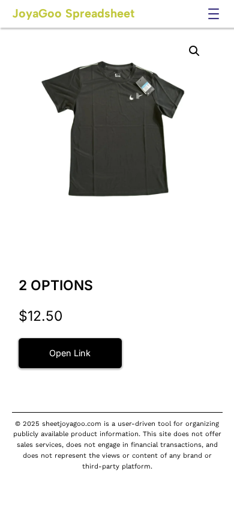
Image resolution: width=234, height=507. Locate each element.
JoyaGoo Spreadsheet (73, 13)
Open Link (70, 353)
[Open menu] (214, 14)
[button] (194, 51)
